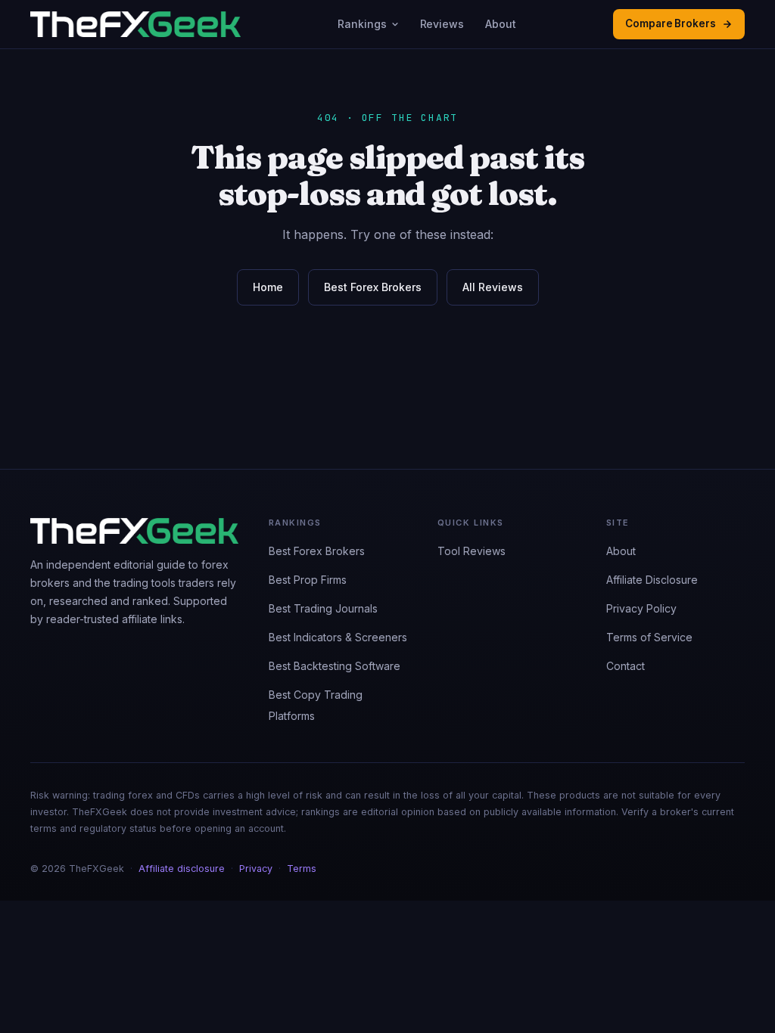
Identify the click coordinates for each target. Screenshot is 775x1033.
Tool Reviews (471, 550)
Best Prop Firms (308, 579)
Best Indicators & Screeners (338, 637)
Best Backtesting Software (334, 665)
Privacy (255, 868)
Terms (301, 868)
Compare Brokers (670, 23)
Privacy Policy (641, 608)
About (500, 23)
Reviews (442, 23)
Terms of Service (649, 637)
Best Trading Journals (323, 608)
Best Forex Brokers (373, 287)
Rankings (362, 23)
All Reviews (492, 287)
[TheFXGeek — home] (135, 24)
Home (268, 287)
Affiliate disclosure (182, 868)
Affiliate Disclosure (652, 579)
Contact (625, 665)
